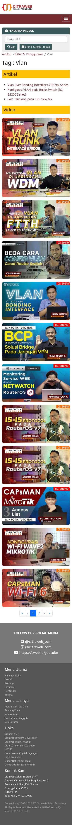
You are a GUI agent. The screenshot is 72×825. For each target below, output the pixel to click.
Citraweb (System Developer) (21, 737)
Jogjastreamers (13, 757)
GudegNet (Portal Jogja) (18, 761)
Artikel (6, 54)
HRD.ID (8, 749)
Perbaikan (10, 690)
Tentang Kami (12, 710)
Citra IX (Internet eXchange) (20, 745)
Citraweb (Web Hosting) (18, 741)
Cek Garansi (11, 722)
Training (9, 683)
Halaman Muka (13, 675)
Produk (9, 679)
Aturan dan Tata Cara (16, 706)
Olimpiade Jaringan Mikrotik (20, 764)
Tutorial (9, 694)
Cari (12, 46)
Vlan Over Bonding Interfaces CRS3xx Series (38, 85)
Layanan (9, 687)
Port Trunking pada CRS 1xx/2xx (30, 99)
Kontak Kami (11, 714)
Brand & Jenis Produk (37, 46)
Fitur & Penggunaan (29, 54)
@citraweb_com (37, 641)
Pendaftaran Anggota (16, 718)
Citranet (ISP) (12, 734)
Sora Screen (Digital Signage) (21, 753)
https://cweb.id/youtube (38, 652)
